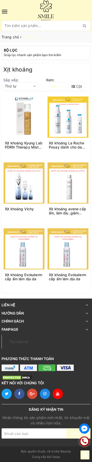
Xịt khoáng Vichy (19, 209)
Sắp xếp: (11, 80)
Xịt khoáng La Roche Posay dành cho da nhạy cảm (66, 145)
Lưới (59, 86)
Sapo (56, 457)
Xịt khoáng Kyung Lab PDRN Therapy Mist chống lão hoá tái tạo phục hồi (23, 145)
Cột (78, 86)
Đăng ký (78, 433)
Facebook (19, 341)
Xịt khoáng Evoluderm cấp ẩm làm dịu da (23, 277)
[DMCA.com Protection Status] (17, 377)
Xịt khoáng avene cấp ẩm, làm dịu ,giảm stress (67, 211)
